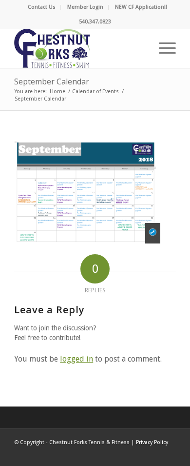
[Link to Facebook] (124, 453)
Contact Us (42, 7)
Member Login (85, 7)
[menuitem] (42, 7)
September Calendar (51, 81)
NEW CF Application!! (141, 7)
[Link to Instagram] (154, 453)
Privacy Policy (152, 442)
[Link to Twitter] (139, 453)
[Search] (139, 48)
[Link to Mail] (168, 453)
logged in (76, 359)
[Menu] (162, 48)
